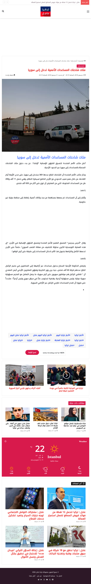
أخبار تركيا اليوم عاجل (42, 335)
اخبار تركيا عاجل (42, 340)
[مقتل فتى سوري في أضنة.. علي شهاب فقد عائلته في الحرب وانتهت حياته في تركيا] (17, 414)
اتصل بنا (59, 575)
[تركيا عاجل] (46, 11)
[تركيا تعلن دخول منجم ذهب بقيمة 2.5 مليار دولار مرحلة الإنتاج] (45, 414)
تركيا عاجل (17, 340)
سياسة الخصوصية (49, 575)
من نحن (39, 575)
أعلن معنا (32, 575)
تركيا (29, 340)
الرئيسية (81, 60)
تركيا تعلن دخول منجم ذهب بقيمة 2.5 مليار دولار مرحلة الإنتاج (47, 425)
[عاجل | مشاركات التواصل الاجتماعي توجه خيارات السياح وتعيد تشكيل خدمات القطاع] (24, 498)
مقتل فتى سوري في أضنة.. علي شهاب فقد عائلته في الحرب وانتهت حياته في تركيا (18, 426)
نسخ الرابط (32, 352)
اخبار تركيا (79, 340)
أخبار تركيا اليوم (62, 335)
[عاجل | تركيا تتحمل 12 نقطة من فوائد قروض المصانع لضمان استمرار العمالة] (66, 498)
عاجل (81, 345)
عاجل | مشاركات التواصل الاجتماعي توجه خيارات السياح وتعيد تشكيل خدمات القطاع (53, 2)
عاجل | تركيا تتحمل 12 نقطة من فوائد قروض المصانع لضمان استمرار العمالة (67, 515)
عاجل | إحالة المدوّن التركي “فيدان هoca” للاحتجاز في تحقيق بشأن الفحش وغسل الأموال (26, 553)
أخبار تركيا (74, 60)
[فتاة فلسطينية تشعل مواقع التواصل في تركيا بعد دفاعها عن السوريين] (73, 414)
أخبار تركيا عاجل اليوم (19, 335)
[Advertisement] (45, 37)
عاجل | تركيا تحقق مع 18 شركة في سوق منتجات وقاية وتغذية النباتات (67, 552)
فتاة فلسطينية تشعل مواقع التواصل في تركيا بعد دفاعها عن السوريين (75, 426)
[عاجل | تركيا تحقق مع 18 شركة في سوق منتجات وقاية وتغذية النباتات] (66, 536)
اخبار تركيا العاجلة (62, 340)
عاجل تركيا (69, 345)
